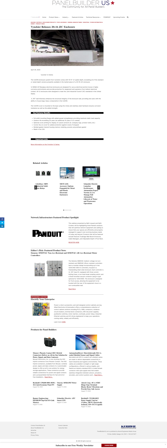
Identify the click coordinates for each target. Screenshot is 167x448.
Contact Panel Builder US (38, 425)
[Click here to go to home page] (35, 17)
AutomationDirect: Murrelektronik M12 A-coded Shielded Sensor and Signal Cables (85, 354)
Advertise (33, 430)
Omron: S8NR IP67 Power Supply (67, 384)
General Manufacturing (75, 22)
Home (44, 17)
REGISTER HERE (74, 242)
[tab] (63, 210)
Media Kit (33, 432)
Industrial (86, 22)
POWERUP (107, 17)
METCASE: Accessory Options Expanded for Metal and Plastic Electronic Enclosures (67, 189)
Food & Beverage (62, 22)
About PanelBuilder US (37, 428)
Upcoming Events (119, 17)
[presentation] (43, 173)
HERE (64, 322)
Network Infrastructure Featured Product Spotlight (55, 217)
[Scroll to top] (163, 443)
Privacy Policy (35, 435)
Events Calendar (63, 425)
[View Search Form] (127, 17)
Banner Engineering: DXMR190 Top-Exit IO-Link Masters (43, 400)
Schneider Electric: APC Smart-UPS (66, 399)
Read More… (49, 377)
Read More (72, 289)
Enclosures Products (49, 22)
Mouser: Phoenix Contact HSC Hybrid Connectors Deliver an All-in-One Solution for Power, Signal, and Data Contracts (50, 355)
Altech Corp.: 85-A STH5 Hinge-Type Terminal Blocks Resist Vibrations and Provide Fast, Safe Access (92, 386)
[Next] (98, 187)
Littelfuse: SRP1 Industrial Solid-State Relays (42, 186)
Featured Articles (77, 17)
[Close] (165, 444)
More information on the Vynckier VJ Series (45, 144)
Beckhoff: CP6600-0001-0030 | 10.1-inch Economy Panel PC (44, 384)
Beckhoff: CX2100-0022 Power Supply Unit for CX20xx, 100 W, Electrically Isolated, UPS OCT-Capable (91, 401)
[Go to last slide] (35, 187)
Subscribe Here (62, 428)
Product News (40, 23)
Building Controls (36, 22)
